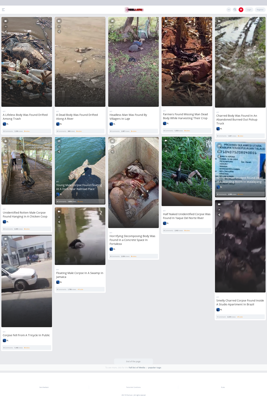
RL (7, 124)
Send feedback (44, 387)
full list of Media (137, 367)
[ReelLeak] (133, 9)
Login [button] (249, 9)
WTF (4, 111)
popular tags (154, 367)
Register (260, 9)
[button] (4, 10)
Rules (223, 387)
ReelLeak (130, 395)
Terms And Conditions (133, 387)
